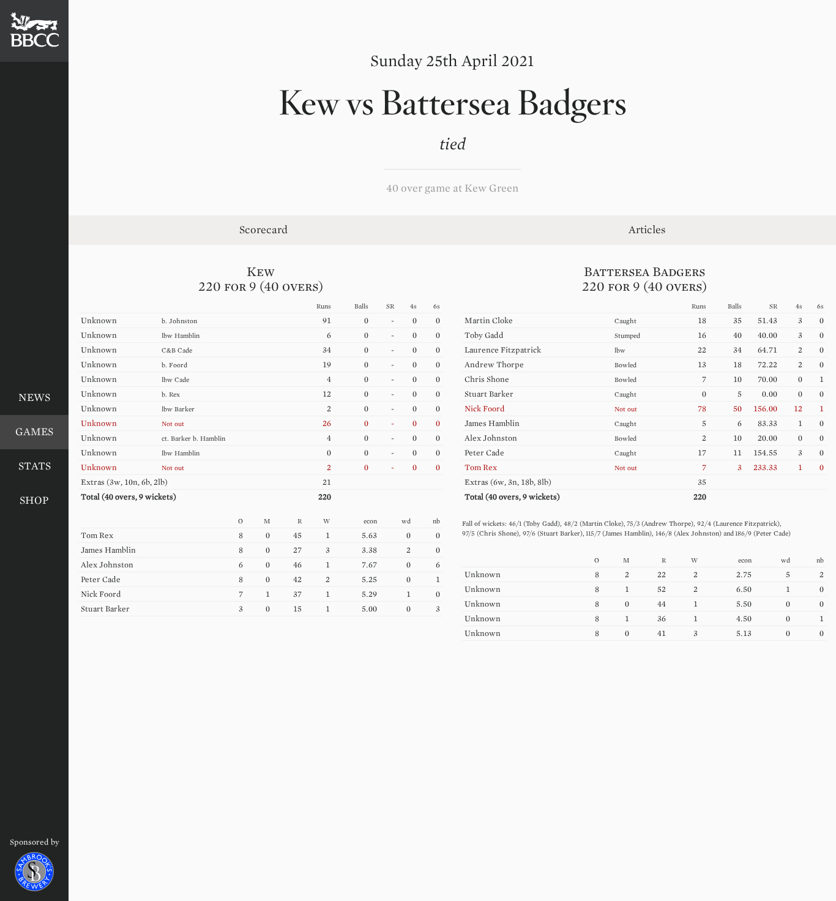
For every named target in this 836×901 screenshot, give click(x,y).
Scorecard (263, 230)
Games (34, 432)
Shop (34, 500)
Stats (34, 466)
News (34, 397)
